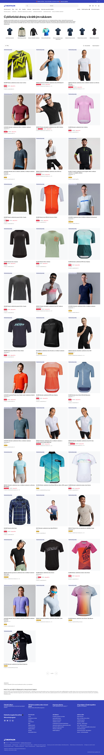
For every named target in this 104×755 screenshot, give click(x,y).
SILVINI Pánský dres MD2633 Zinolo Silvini (14, 350)
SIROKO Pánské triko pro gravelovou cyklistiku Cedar (81, 528)
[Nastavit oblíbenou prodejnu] (90, 5)
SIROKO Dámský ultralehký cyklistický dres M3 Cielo (81, 440)
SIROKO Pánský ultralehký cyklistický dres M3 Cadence (49, 306)
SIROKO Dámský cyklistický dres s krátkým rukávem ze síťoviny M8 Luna (83, 83)
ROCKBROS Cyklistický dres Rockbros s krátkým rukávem (50, 350)
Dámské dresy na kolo (70, 37)
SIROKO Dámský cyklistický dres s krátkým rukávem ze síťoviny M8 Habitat (19, 486)
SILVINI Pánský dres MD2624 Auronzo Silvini (46, 217)
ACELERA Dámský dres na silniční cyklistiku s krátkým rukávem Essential (19, 172)
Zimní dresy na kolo (22, 37)
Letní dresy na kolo (10, 37)
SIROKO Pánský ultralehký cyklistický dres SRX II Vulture (49, 127)
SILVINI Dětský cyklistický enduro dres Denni (79, 572)
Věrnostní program (95, 9)
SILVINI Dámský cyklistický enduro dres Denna (79, 485)
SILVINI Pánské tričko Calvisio (43, 261)
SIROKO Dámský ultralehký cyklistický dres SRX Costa (49, 618)
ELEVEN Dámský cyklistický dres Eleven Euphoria (15, 664)
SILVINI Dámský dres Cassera (11, 261)
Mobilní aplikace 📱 (86, 9)
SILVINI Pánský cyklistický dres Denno (45, 572)
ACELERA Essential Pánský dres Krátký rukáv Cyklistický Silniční (19, 395)
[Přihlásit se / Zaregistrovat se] (95, 5)
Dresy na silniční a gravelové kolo (58, 38)
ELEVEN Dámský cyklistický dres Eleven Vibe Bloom (80, 618)
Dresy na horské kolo (45, 37)
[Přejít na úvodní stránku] (9, 6)
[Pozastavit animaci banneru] (97, 1)
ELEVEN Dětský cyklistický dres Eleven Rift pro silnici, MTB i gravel (52, 485)
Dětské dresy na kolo (94, 37)
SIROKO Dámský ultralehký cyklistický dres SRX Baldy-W (49, 82)
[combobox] (96, 45)
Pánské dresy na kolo (82, 37)
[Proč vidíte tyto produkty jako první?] (83, 45)
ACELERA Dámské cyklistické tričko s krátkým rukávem (17, 127)
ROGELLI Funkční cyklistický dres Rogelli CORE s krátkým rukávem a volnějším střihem (82, 172)
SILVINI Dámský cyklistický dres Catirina (78, 127)
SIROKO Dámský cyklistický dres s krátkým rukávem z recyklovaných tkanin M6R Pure (49, 441)
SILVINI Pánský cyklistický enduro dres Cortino (15, 82)
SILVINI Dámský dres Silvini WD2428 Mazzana (79, 395)
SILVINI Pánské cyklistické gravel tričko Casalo (15, 217)
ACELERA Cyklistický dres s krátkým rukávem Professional (82, 217)
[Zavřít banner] (99, 1)
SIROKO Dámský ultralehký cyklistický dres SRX (79, 350)
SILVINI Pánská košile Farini (10, 528)
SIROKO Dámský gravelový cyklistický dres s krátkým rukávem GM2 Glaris (19, 573)
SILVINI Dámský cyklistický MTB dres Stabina (79, 261)
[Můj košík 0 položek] (98, 5)
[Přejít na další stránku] (56, 673)
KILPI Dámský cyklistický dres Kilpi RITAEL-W (46, 528)
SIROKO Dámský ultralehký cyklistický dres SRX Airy (48, 171)
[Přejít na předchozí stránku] (47, 673)
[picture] (20, 65)
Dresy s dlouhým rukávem (33, 37)
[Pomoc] (92, 5)
